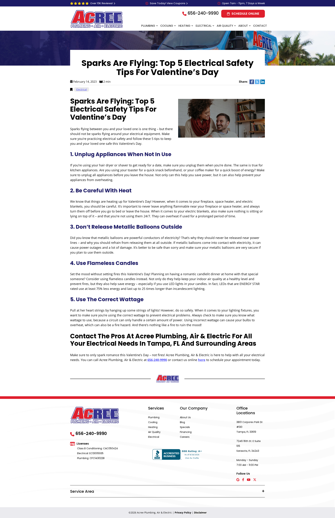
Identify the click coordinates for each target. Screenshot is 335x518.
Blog (182, 422)
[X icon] (254, 480)
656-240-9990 (203, 13)
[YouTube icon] (248, 480)
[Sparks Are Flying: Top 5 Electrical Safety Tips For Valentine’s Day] (221, 118)
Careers (184, 437)
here (201, 360)
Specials (185, 427)
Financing (186, 432)
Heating (184, 26)
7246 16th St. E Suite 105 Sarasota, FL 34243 (248, 446)
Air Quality (225, 26)
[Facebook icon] (243, 480)
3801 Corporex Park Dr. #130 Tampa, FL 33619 (249, 427)
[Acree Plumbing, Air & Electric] (96, 19)
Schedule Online (245, 13)
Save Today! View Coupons (167, 3)
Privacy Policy (183, 512)
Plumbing (148, 26)
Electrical (203, 26)
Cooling (166, 26)
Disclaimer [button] (200, 512)
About (243, 26)
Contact (260, 26)
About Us (185, 417)
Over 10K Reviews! (101, 3)
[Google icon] (237, 480)
